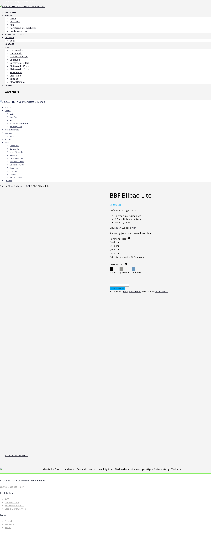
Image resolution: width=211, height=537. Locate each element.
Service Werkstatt (14, 505)
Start (3, 186)
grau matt (125, 272)
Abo (12, 24)
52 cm (115, 249)
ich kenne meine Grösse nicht (128, 257)
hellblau (136, 272)
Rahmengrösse (120, 238)
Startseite (10, 12)
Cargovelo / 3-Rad (19, 62)
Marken (20, 186)
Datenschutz (12, 502)
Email (8, 527)
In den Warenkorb (117, 288)
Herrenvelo (135, 291)
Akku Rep (15, 21)
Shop (7, 47)
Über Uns (9, 37)
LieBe (13, 18)
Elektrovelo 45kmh (20, 69)
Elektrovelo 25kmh (20, 66)
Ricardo (9, 521)
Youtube (9, 524)
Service (8, 15)
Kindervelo (16, 72)
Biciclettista (161, 291)
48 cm (115, 245)
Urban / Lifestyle (19, 56)
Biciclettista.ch (16, 486)
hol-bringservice (19, 31)
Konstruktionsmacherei (23, 27)
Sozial (13, 40)
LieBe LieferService (15, 508)
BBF (28, 186)
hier (118, 227)
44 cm (115, 242)
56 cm (115, 253)
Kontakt (9, 44)
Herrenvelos (16, 50)
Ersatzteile (15, 75)
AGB (7, 499)
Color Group (118, 264)
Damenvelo (16, 53)
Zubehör (14, 78)
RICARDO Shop (18, 82)
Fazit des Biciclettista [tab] (16, 455)
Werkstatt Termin (15, 34)
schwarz (114, 272)
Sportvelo (15, 59)
